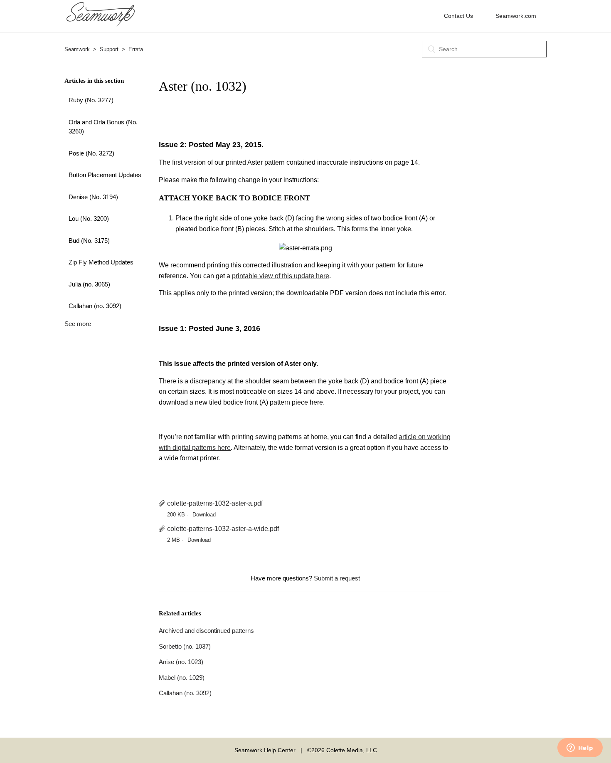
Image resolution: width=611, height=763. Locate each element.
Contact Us (458, 15)
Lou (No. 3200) (89, 218)
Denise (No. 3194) (93, 196)
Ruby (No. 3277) (91, 100)
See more (77, 323)
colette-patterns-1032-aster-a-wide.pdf (223, 528)
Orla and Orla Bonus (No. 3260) (103, 127)
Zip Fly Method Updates (101, 262)
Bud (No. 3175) (89, 240)
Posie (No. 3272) (91, 153)
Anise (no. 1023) (181, 661)
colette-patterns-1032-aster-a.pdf (215, 503)
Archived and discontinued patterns (206, 630)
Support (109, 49)
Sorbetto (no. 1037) (185, 646)
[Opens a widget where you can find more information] (580, 748)
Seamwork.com (515, 15)
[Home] (101, 24)
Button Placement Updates (105, 174)
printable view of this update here (280, 275)
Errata (135, 49)
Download (204, 514)
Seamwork (77, 49)
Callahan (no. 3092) (95, 305)
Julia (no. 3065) (89, 284)
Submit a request (337, 578)
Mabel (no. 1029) (181, 677)
